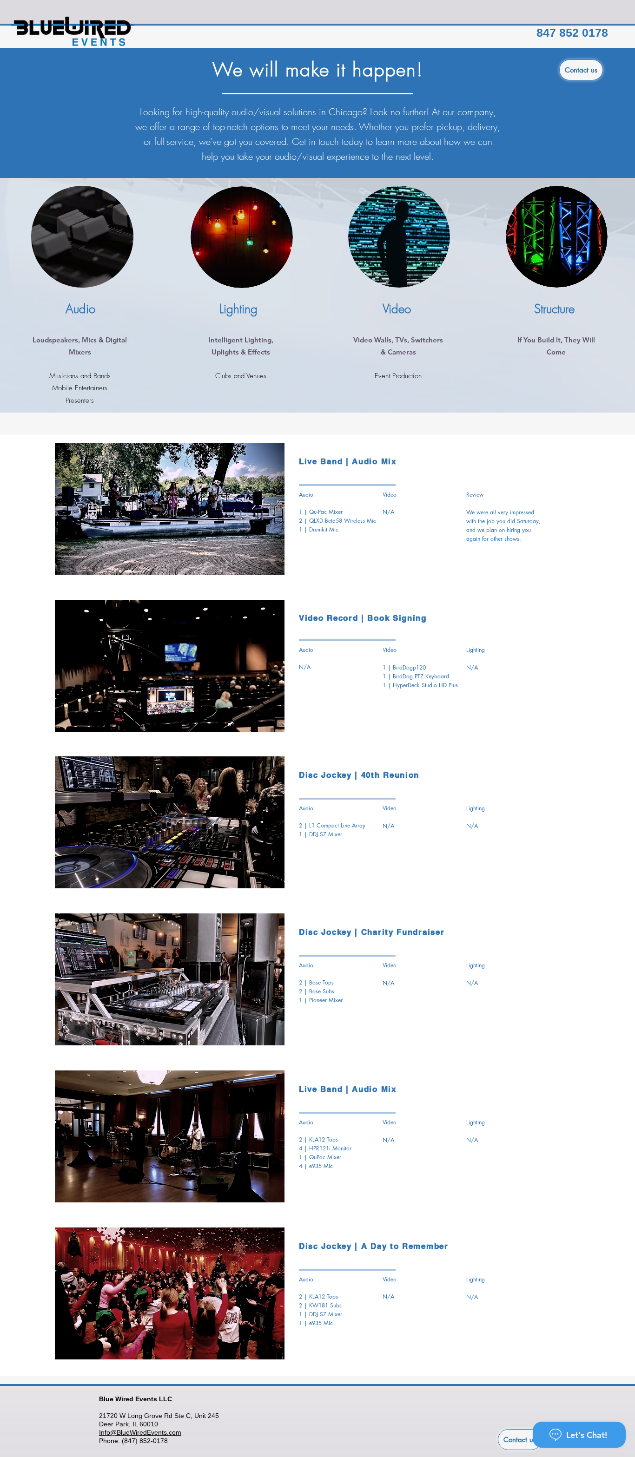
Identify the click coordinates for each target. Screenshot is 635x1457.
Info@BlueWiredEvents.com (140, 1432)
